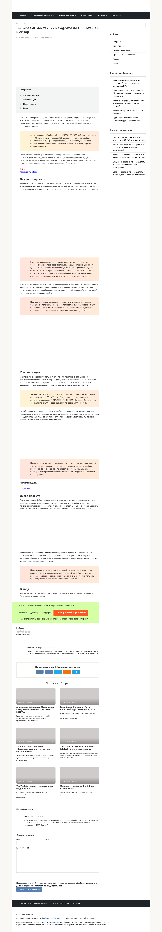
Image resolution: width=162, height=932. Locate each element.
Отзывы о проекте (31, 96)
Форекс (116, 63)
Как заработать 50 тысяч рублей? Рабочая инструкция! (128, 147)
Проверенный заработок (124, 55)
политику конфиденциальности (49, 886)
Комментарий (22, 848)
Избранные (118, 41)
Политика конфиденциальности (33, 903)
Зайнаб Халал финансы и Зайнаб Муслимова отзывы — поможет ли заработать (128, 93)
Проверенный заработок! (71, 612)
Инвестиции (86, 15)
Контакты (116, 15)
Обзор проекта (29, 104)
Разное (116, 59)
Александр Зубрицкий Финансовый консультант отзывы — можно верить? (35, 709)
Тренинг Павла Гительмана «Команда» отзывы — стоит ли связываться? (33, 749)
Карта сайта (102, 15)
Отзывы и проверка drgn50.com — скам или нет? (78, 787)
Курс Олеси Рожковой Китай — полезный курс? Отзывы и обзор (78, 708)
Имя (18, 839)
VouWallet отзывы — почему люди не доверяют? (34, 787)
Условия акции (29, 100)
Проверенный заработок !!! (43, 15)
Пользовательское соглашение (66, 903)
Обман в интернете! (67, 15)
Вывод (25, 108)
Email (48, 839)
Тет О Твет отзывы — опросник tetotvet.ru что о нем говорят (77, 747)
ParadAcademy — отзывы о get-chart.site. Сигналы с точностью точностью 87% (127, 83)
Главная (22, 15)
